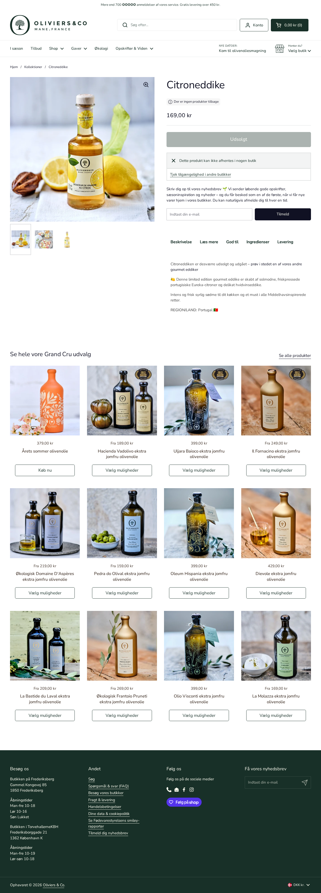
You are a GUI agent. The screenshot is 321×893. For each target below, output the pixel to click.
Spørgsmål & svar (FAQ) (108, 786)
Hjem (14, 67)
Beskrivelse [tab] (181, 242)
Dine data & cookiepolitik (109, 813)
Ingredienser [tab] (258, 242)
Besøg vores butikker (105, 792)
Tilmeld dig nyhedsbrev (108, 833)
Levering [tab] (285, 242)
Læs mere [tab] (209, 242)
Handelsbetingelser (104, 806)
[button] (289, 25)
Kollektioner (33, 67)
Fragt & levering (101, 799)
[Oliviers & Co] (48, 25)
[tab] (232, 242)
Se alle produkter (295, 355)
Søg (91, 779)
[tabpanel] (239, 282)
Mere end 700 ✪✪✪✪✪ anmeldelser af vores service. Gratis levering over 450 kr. (160, 5)
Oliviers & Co (53, 884)
